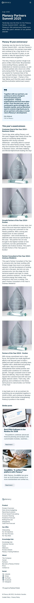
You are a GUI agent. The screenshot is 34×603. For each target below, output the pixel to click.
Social (4, 571)
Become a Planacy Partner (10, 564)
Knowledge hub (7, 542)
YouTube (7, 578)
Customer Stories (8, 544)
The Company (6, 558)
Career (4, 560)
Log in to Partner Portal (12, 588)
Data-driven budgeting (9, 510)
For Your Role (6, 535)
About (4, 555)
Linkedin (7, 574)
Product (5, 505)
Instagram (8, 582)
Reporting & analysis (8, 512)
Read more (8, 444)
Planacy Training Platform (10, 551)
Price (4, 566)
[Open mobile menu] (30, 2)
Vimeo (7, 576)
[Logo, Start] (6, 2)
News (4, 546)
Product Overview (8, 508)
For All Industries (7, 532)
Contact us (5, 567)
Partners (5, 562)
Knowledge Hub (7, 539)
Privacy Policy (15, 597)
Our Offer (5, 527)
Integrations (6, 521)
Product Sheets (7, 550)
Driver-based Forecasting (10, 514)
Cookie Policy (6, 597)
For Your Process (7, 534)
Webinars (5, 548)
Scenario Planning (8, 516)
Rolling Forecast (7, 519)
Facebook (8, 580)
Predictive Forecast (8, 518)
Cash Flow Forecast (8, 523)
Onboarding (6, 530)
